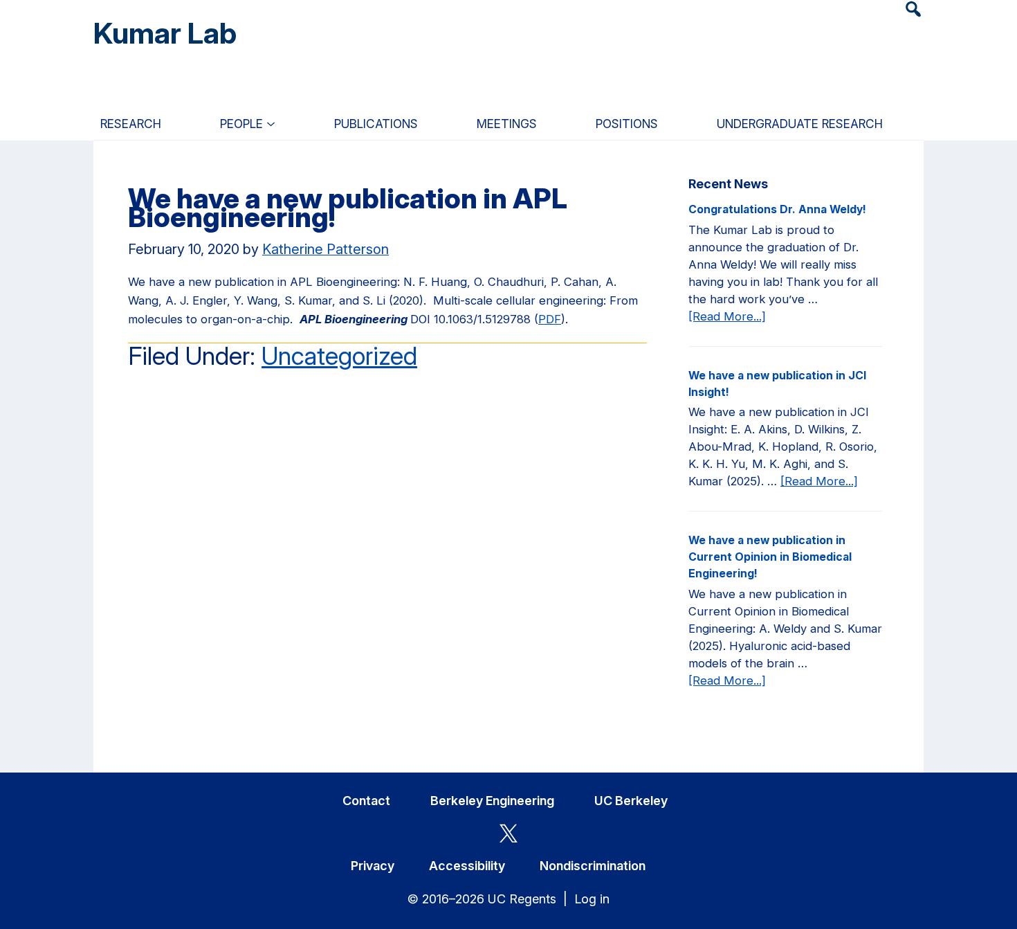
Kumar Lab (165, 33)
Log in (592, 899)
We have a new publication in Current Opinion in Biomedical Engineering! (770, 557)
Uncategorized (339, 356)
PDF (549, 319)
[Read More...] (727, 317)
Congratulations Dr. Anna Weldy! (777, 209)
